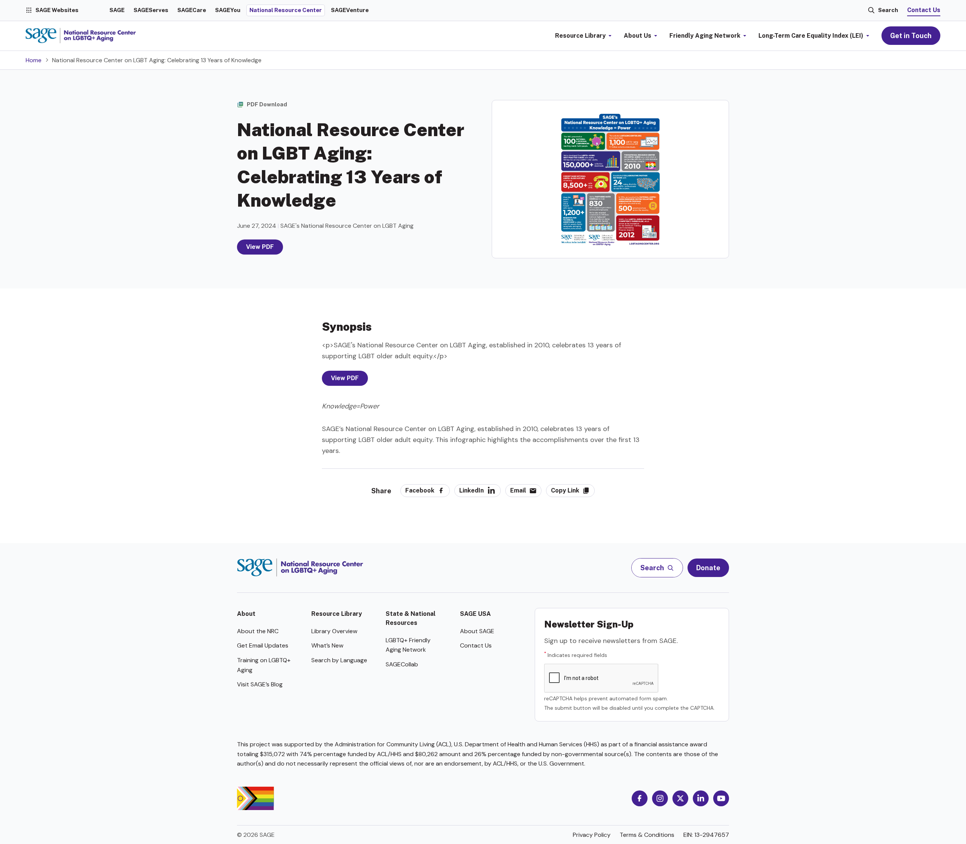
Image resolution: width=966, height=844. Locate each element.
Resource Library (336, 613)
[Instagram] (660, 798)
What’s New (327, 645)
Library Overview (334, 631)
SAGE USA (475, 613)
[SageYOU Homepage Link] (81, 36)
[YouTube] (721, 798)
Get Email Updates (262, 645)
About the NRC (257, 631)
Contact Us (923, 10)
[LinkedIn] (701, 798)
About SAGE (477, 631)
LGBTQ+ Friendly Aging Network (408, 645)
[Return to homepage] (300, 568)
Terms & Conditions (647, 835)
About (246, 613)
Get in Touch (911, 36)
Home (34, 60)
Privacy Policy (592, 835)
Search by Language (339, 660)
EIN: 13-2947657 (706, 835)
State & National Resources (410, 618)
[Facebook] (640, 798)
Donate (708, 568)
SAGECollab (402, 664)
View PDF (260, 246)
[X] (680, 798)
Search (888, 10)
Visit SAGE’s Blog (260, 684)
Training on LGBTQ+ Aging (264, 665)
